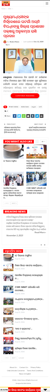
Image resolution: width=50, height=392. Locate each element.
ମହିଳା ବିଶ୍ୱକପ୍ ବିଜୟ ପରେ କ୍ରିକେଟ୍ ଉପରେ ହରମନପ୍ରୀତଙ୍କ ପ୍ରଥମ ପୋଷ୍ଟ (24, 218)
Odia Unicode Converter (16, 371)
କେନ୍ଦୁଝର (34, 107)
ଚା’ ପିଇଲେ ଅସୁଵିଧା (23, 255)
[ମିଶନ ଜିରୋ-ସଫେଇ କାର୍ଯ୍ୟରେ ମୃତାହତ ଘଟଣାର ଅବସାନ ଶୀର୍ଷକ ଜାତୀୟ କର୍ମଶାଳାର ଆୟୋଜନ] (36, 152)
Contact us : (24, 367)
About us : (13, 367)
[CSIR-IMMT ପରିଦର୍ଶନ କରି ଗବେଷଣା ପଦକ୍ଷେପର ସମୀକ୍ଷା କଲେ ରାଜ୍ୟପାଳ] (36, 179)
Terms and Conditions (35, 371)
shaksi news (25, 107)
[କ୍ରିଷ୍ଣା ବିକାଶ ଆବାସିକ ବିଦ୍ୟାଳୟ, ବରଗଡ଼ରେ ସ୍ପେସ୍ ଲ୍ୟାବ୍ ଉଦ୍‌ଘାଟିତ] (8, 350)
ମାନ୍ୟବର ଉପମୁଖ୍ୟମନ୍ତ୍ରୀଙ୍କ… (29, 299)
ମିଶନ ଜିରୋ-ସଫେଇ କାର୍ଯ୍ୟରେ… (29, 265)
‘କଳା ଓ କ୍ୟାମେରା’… (23, 328)
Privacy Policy (35, 367)
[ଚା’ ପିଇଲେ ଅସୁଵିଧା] (13, 152)
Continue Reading (25, 96)
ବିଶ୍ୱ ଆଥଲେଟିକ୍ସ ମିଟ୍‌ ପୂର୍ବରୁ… (28, 338)
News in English (25, 374)
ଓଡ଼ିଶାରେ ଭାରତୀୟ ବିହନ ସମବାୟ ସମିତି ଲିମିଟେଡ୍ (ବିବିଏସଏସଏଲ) (12, 129)
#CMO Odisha (13, 107)
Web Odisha (27, 383)
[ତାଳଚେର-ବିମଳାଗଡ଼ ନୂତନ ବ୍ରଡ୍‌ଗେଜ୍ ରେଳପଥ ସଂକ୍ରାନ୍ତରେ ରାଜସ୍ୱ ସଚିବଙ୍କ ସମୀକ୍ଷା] (8, 321)
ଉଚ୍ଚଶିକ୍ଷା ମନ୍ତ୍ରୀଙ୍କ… (26, 309)
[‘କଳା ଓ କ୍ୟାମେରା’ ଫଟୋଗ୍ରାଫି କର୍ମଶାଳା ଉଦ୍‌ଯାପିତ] (8, 330)
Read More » (40, 232)
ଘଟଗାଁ (40, 107)
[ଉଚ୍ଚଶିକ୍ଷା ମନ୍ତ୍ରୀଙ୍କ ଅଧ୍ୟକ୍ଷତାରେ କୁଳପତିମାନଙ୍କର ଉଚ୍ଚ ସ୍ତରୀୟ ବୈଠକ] (8, 311)
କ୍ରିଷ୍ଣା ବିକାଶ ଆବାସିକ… (26, 348)
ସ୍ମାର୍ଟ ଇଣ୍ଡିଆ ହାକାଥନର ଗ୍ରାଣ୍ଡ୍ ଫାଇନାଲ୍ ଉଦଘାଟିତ (36, 128)
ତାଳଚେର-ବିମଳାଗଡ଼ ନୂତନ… (27, 318)
